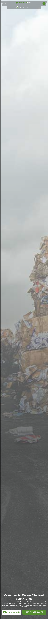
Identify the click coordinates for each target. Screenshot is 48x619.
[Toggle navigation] (4, 3)
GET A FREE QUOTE (34, 612)
